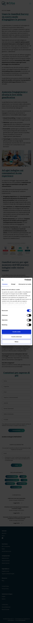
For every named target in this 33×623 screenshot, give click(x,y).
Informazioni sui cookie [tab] (25, 284)
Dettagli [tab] (13, 284)
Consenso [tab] (5, 284)
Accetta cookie (16, 331)
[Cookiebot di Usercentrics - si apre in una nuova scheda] (24, 280)
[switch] (29, 315)
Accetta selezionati (16, 336)
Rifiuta (16, 341)
